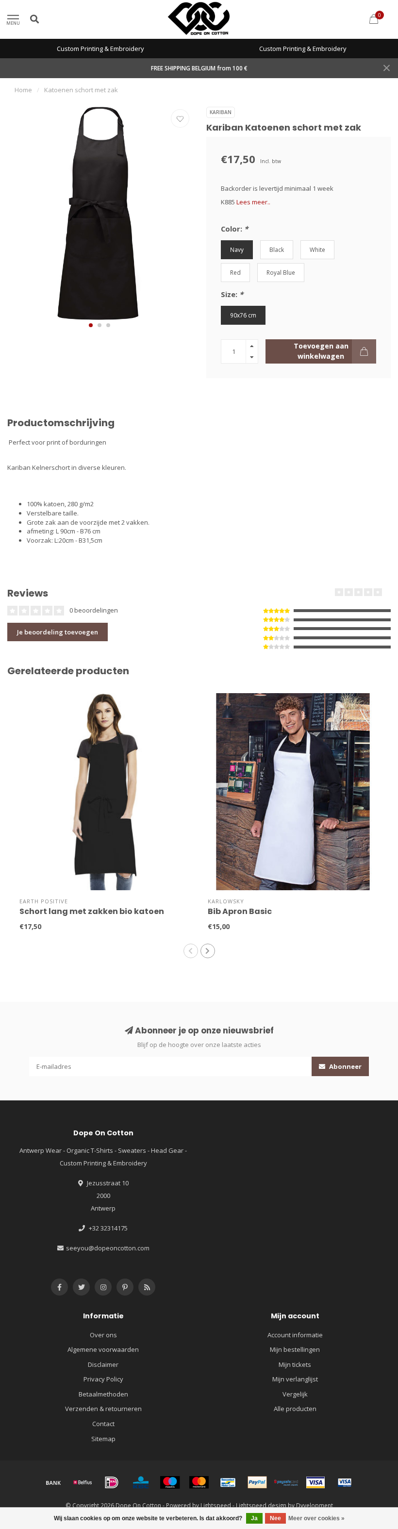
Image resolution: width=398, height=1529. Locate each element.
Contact (103, 1423)
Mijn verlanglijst (295, 1379)
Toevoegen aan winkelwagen (321, 350)
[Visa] (315, 1482)
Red (235, 272)
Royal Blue (280, 272)
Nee (275, 1518)
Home (23, 89)
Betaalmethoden (103, 1394)
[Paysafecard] (286, 1482)
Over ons (103, 1334)
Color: (234, 228)
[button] (91, 325)
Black (276, 249)
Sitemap (103, 1438)
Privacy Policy (103, 1379)
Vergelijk (295, 1394)
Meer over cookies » (316, 1518)
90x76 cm (243, 315)
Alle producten (295, 1408)
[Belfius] (82, 1482)
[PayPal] (257, 1482)
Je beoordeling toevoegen (57, 632)
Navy (237, 249)
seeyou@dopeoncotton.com (107, 1248)
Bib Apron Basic (240, 911)
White (317, 249)
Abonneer (345, 1066)
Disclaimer (103, 1364)
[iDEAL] (112, 1482)
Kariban (221, 112)
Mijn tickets (295, 1364)
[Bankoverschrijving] (53, 1482)
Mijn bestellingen (295, 1349)
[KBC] (141, 1482)
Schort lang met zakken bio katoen (91, 911)
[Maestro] (170, 1482)
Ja (254, 1518)
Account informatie (295, 1334)
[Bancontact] (228, 1482)
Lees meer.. (253, 202)
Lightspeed (215, 1505)
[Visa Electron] (344, 1482)
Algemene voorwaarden (103, 1349)
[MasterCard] (199, 1482)
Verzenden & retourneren (103, 1408)
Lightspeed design (261, 1505)
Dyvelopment (314, 1505)
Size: (232, 294)
